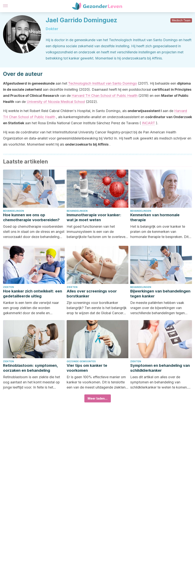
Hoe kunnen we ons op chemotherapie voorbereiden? (31, 217)
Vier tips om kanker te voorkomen (87, 368)
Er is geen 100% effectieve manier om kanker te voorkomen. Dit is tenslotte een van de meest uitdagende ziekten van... (96, 382)
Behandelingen (13, 210)
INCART (148, 123)
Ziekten (8, 287)
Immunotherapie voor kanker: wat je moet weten (94, 217)
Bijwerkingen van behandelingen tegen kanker (160, 293)
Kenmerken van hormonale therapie (155, 217)
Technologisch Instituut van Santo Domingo (102, 83)
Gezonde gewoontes (81, 361)
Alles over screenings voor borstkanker (92, 293)
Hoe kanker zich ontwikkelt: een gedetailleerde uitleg (32, 293)
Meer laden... (98, 398)
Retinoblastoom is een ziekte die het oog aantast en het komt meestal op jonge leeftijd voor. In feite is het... (31, 382)
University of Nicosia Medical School (56, 102)
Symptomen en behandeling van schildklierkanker (160, 368)
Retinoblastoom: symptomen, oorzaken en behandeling (30, 368)
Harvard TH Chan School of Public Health (104, 96)
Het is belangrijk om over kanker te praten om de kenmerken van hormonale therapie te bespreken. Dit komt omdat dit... (159, 231)
